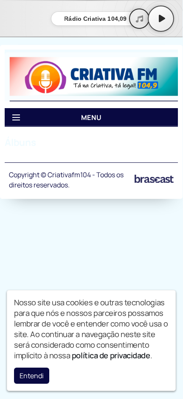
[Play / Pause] (161, 19)
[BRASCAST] (154, 179)
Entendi (32, 375)
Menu (91, 117)
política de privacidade (111, 355)
